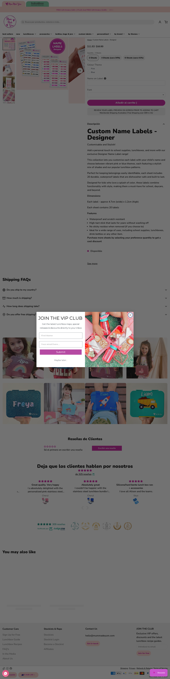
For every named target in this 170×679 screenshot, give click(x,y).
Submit (60, 352)
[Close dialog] (130, 315)
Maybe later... (60, 360)
